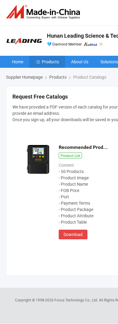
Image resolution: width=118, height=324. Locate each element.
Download (73, 234)
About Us (79, 61)
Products (50, 61)
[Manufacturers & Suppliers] (44, 12)
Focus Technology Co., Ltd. (76, 299)
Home (17, 61)
